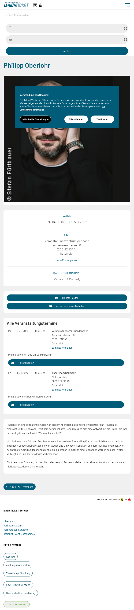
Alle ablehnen (76, 119)
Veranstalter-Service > (16, 529)
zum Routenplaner (67, 260)
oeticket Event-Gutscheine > (19, 533)
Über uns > (9, 521)
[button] (67, 297)
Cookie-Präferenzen (16, 604)
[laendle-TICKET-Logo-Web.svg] (62, 4)
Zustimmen (102, 119)
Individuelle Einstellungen (35, 119)
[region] (67, 107)
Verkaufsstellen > (13, 525)
